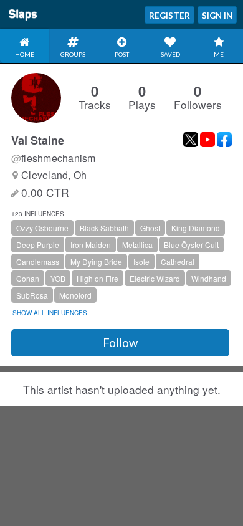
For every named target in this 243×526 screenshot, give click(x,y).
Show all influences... (52, 312)
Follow (120, 343)
